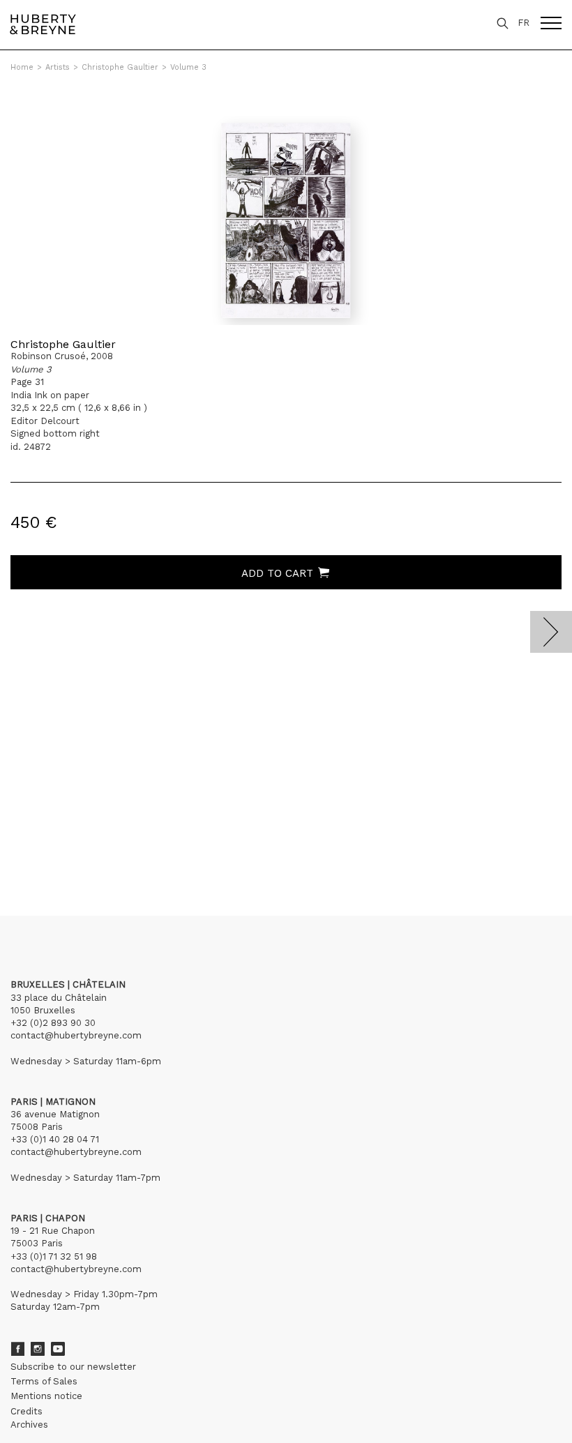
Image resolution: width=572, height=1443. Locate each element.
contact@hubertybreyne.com (76, 1035)
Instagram (38, 1349)
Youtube (58, 1349)
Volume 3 (188, 67)
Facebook (17, 1349)
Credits (26, 1411)
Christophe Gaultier (120, 67)
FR (523, 22)
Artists (57, 67)
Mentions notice (46, 1396)
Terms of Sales (43, 1381)
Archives (29, 1424)
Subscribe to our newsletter (73, 1366)
